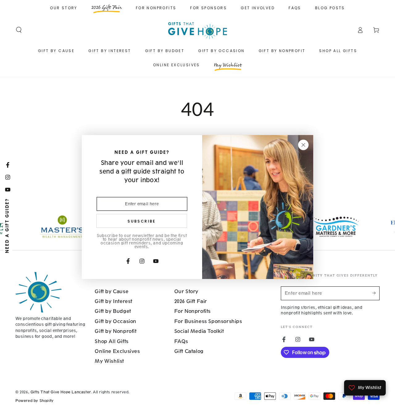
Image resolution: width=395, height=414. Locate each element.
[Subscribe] (376, 293)
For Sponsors (208, 7)
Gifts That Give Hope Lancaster (61, 392)
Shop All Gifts (111, 341)
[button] (19, 30)
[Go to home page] (197, 30)
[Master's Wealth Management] (43, 226)
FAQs (295, 7)
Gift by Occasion (115, 321)
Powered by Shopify (34, 400)
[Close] (303, 145)
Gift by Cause (111, 291)
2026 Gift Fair (190, 301)
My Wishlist (109, 361)
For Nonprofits (156, 7)
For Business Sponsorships (208, 321)
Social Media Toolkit (199, 331)
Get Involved (258, 7)
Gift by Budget (113, 311)
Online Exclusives (117, 351)
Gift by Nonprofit (115, 331)
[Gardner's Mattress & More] (316, 226)
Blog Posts (330, 7)
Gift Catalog (189, 351)
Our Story (63, 7)
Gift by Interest (113, 301)
